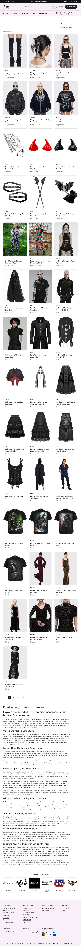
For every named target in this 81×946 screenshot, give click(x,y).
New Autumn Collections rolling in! (40, 1)
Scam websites (8, 922)
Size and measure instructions (28, 914)
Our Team (6, 917)
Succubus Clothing (9, 913)
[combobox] (37, 7)
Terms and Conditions (16, 943)
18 (23, 697)
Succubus (56, 943)
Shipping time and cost (30, 917)
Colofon (5, 943)
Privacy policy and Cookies (33, 943)
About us (6, 915)
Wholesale (45, 911)
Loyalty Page (27, 922)
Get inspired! (66, 908)
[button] (71, 7)
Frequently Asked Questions (28, 909)
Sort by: (63, 23)
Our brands (6, 920)
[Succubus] (7, 7)
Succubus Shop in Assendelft (9, 909)
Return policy (27, 919)
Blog (63, 911)
